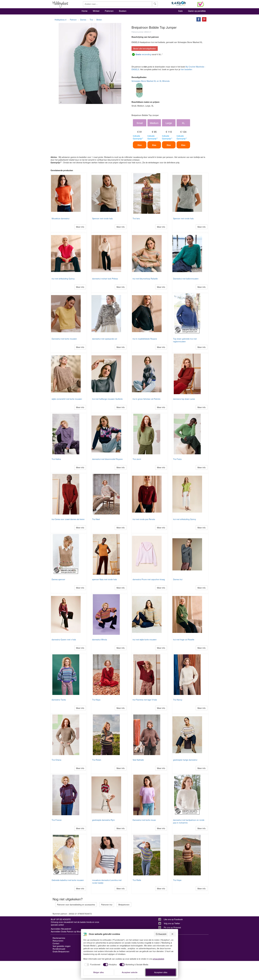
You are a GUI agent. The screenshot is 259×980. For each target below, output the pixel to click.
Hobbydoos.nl (60, 19)
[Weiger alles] (172, 934)
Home (84, 10)
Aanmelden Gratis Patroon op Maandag (68, 931)
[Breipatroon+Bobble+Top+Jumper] (198, 19)
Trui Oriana (56, 759)
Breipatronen (124, 904)
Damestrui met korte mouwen (64, 338)
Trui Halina (56, 459)
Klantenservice (59, 938)
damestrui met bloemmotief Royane (107, 459)
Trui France (57, 820)
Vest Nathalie (138, 759)
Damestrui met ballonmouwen (186, 278)
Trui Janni (137, 459)
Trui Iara (136, 218)
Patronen (109, 10)
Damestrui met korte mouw (144, 820)
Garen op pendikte (197, 10)
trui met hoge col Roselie (183, 639)
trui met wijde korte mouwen (145, 639)
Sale (180, 10)
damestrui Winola (99, 639)
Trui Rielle (137, 880)
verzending (143, 54)
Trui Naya (96, 699)
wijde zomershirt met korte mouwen (67, 399)
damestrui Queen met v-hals (64, 639)
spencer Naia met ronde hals (104, 579)
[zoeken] (155, 3)
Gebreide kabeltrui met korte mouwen (68, 880)
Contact (56, 943)
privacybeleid (158, 958)
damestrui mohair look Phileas (105, 278)
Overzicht (162, 934)
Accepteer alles (160, 972)
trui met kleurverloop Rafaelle (145, 278)
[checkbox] (91, 964)
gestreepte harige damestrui (185, 759)
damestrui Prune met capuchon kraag (149, 579)
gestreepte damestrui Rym (103, 820)
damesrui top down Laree (184, 399)
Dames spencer (58, 579)
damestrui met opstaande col (104, 338)
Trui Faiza (177, 459)
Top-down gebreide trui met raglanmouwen (185, 340)
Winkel (96, 10)
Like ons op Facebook (173, 919)
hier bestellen (186, 69)
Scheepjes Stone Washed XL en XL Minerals (151, 81)
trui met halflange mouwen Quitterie (107, 399)
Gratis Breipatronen (61, 951)
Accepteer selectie (129, 972)
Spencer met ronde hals (102, 218)
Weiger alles (98, 972)
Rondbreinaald (59, 948)
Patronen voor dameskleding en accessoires (76, 904)
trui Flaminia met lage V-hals (145, 699)
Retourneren (58, 940)
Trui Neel (96, 519)
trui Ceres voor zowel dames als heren (68, 519)
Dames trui (177, 579)
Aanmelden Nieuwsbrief (61, 928)
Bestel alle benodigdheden (144, 48)
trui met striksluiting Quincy (63, 278)
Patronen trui (106, 904)
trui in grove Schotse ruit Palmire (146, 399)
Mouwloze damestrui (60, 218)
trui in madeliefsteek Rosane (145, 338)
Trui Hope (177, 880)
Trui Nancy (177, 699)
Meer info (80, 226)
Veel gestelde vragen (62, 946)
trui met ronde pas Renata (144, 519)
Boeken (122, 10)
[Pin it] (203, 19)
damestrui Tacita (59, 699)
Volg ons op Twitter (172, 923)
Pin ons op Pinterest (172, 927)
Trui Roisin (96, 759)
